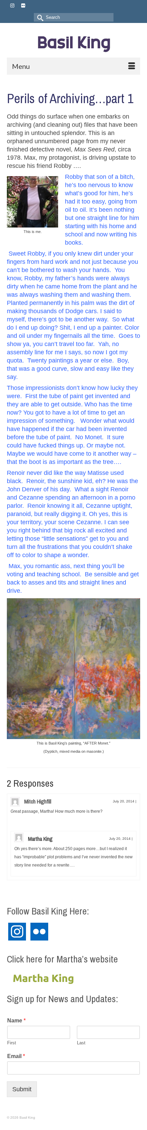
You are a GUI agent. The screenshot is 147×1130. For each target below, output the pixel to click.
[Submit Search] (39, 17)
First (11, 1042)
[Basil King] (73, 43)
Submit (21, 1089)
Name (16, 1020)
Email (16, 1056)
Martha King (40, 839)
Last (81, 1042)
